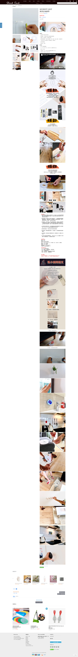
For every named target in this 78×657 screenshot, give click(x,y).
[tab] (14, 596)
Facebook (52, 647)
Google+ (58, 647)
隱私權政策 (27, 642)
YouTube (54, 647)
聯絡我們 (27, 639)
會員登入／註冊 (28, 636)
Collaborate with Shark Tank (29, 645)
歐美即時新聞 (52, 636)
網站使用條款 (27, 641)
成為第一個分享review (39, 602)
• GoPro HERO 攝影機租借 (17, 639)
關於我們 (27, 638)
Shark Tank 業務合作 (28, 644)
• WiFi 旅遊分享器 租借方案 (17, 637)
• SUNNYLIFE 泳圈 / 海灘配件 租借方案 (18, 638)
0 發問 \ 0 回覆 (15, 593)
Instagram (56, 647)
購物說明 (27, 637)
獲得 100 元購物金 (56, 649)
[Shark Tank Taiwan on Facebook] (73, 1)
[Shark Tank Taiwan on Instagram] (76, 1)
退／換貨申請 (27, 643)
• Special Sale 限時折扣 (16, 636)
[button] (61, 594)
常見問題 (27, 640)
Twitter (51, 647)
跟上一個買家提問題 (43, 17)
